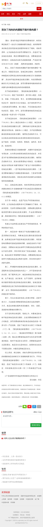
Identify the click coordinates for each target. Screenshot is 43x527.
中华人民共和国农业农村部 (10, 496)
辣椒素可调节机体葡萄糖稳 (13, 482)
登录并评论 (36, 425)
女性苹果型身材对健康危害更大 (14, 460)
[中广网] (7, 3)
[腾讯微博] (34, 406)
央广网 (37, 499)
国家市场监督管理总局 (28, 496)
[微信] (25, 406)
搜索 (39, 8)
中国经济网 (29, 499)
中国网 (16, 499)
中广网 (4, 24)
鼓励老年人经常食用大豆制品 (13, 464)
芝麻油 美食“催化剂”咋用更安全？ (15, 475)
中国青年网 (5, 502)
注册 (32, 3)
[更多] (39, 406)
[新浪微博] (29, 406)
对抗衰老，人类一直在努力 (13, 456)
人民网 (4, 499)
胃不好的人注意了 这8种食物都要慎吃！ (17, 478)
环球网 (13, 502)
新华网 (10, 499)
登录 (39, 3)
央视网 (39, 496)
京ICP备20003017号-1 (21, 523)
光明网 (22, 499)
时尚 (8, 24)
